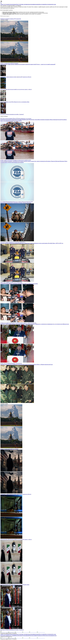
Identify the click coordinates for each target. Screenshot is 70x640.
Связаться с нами (10, 635)
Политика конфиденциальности (36, 635)
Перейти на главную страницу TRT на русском (10, 18)
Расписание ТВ (3, 635)
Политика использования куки (49, 635)
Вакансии (16, 635)
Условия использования (24, 635)
